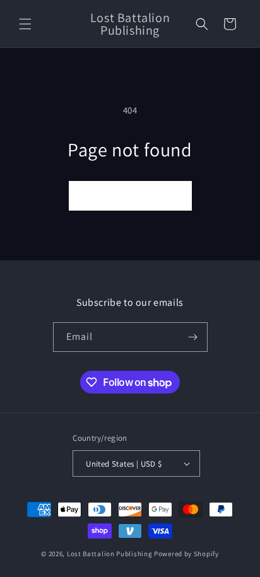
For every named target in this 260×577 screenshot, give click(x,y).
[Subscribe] (193, 337)
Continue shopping (130, 196)
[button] (25, 24)
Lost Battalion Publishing (110, 553)
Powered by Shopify (186, 553)
